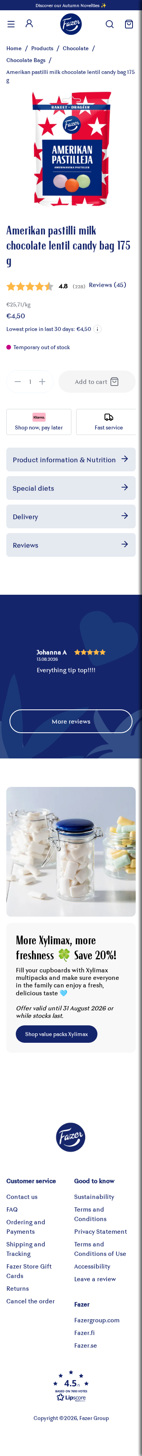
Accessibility (92, 1266)
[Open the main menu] (11, 24)
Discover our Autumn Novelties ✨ (71, 5)
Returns (17, 1288)
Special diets (33, 488)
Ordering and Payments (25, 1226)
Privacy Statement (100, 1231)
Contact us (21, 1196)
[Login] (29, 24)
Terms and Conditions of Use (100, 1248)
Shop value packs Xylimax (56, 1034)
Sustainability (94, 1196)
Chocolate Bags (25, 60)
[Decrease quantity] (17, 381)
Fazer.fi (84, 1332)
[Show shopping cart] (128, 24)
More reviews (71, 721)
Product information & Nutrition (64, 459)
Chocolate (76, 48)
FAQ (12, 1209)
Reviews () (107, 284)
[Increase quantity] (42, 381)
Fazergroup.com (97, 1320)
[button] (97, 329)
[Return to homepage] (71, 24)
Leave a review (95, 1278)
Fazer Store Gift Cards (29, 1270)
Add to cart (91, 381)
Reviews (25, 545)
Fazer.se (85, 1345)
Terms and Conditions (90, 1213)
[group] (30, 381)
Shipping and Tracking (25, 1248)
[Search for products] (110, 24)
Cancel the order (30, 1301)
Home (14, 48)
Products (42, 48)
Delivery (25, 516)
